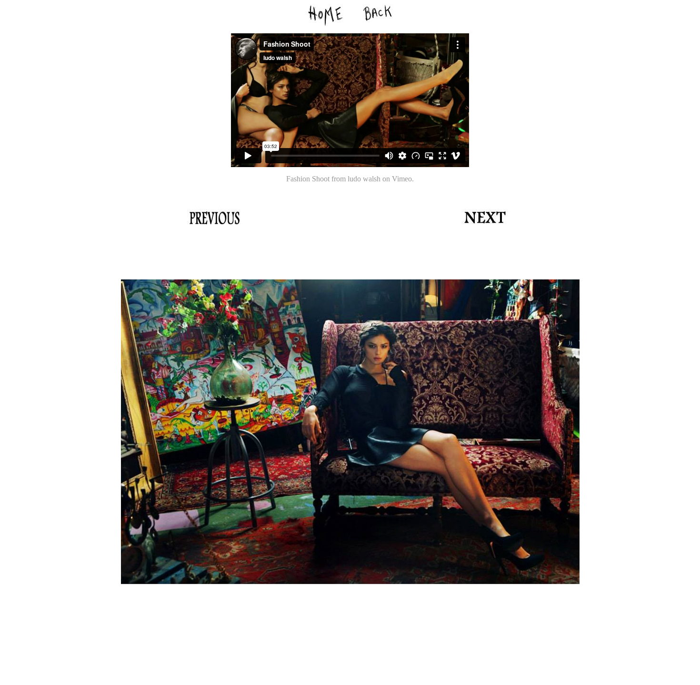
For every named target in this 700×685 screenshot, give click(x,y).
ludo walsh (364, 179)
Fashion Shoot (308, 179)
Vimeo (402, 179)
